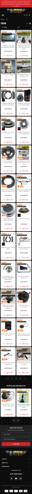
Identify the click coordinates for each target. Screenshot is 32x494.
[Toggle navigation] (3, 15)
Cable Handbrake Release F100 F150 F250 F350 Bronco (8, 406)
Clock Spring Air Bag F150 (8, 74)
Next (18, 420)
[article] (8, 403)
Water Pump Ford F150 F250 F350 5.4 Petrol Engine (24, 47)
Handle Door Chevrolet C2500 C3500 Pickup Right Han (8, 307)
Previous (14, 420)
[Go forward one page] (24, 379)
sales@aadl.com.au (16, 470)
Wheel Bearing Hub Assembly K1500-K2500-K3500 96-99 (8, 278)
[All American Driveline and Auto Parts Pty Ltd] (16, 11)
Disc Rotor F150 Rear (23, 218)
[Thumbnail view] (30, 23)
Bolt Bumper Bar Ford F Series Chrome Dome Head (24, 162)
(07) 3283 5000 (16, 474)
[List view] (27, 23)
